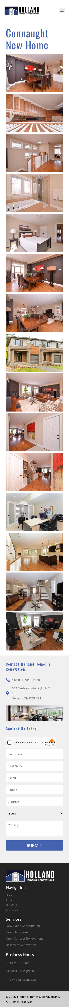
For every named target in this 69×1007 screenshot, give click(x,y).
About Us (11, 900)
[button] (62, 10)
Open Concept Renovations (24, 938)
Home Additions (17, 932)
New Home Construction (23, 926)
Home (9, 894)
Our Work (11, 905)
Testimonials (13, 910)
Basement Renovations (22, 945)
